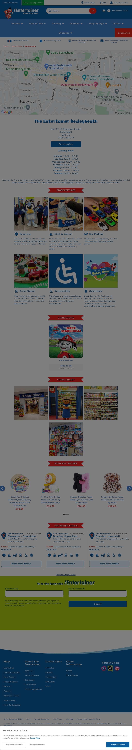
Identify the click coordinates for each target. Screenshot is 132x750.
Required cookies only (14, 744)
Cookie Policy (35, 738)
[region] (66, 738)
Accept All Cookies (118, 744)
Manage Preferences (37, 744)
